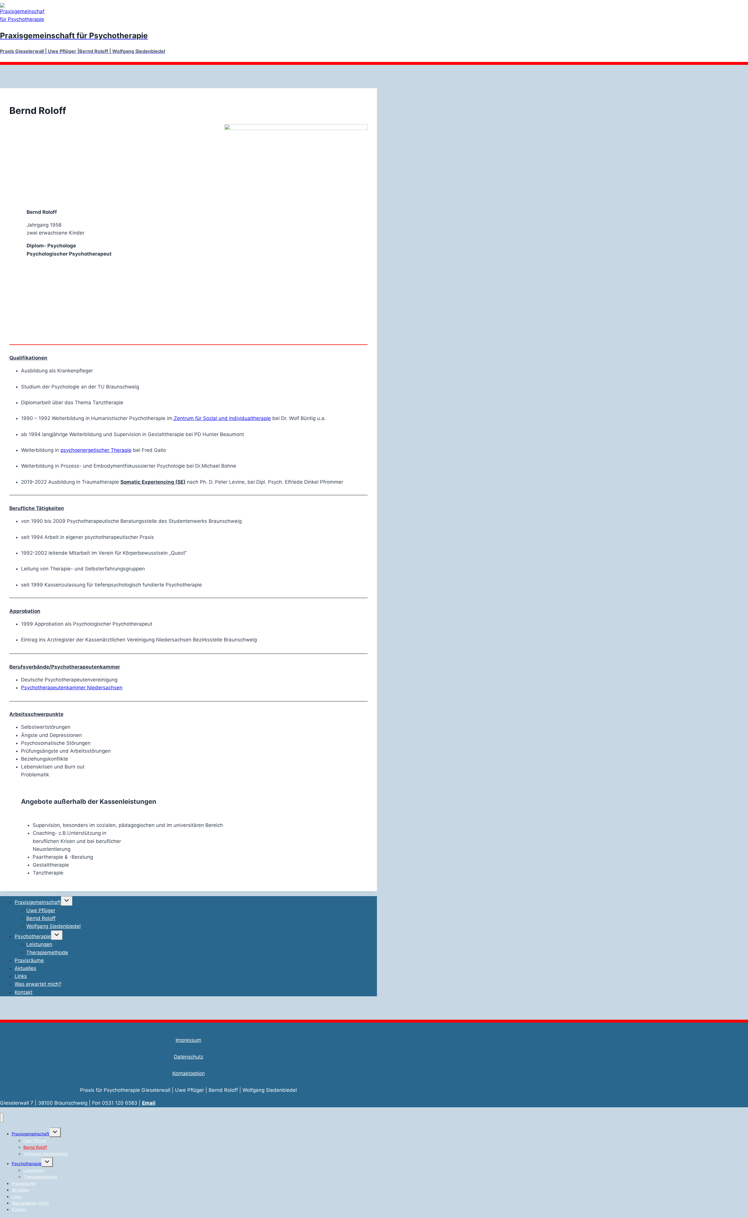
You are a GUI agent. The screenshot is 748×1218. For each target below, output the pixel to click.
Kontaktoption (188, 1073)
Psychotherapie (33, 936)
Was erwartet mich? (38, 984)
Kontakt (23, 992)
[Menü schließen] (1, 1117)
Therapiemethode (47, 952)
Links (21, 976)
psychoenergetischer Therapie (95, 450)
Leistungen (39, 944)
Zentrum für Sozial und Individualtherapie (221, 418)
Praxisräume (29, 960)
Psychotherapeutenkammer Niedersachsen (71, 687)
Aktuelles (25, 968)
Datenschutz (188, 1057)
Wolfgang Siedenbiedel (53, 926)
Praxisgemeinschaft (38, 902)
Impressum (188, 1040)
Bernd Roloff (41, 918)
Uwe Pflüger (40, 910)
